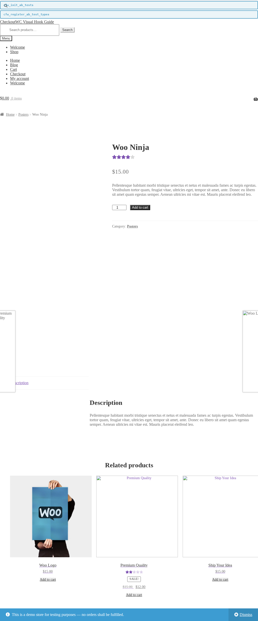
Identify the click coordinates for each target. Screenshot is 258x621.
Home (15, 60)
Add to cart (140, 207)
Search (67, 30)
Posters (23, 114)
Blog (14, 65)
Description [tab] (19, 383)
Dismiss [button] (246, 614)
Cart (13, 69)
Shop (14, 52)
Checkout (17, 74)
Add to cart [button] (48, 579)
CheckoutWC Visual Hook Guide (27, 22)
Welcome (17, 47)
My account (19, 78)
